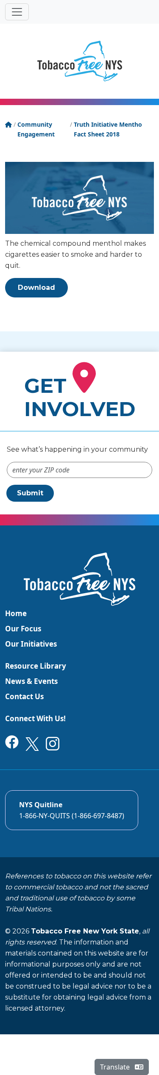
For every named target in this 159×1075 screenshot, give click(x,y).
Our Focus (23, 628)
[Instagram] (52, 743)
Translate (115, 1067)
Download (36, 287)
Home (16, 613)
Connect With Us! (35, 718)
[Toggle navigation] (17, 11)
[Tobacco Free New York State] (79, 61)
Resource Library (35, 666)
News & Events (31, 681)
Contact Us (24, 696)
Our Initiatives (31, 644)
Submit (30, 493)
